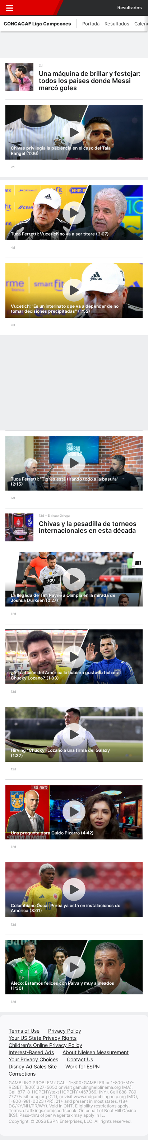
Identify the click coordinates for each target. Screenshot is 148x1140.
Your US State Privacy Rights (43, 1038)
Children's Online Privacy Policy (45, 1045)
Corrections (22, 1074)
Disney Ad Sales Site (33, 1066)
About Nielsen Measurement (96, 1052)
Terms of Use (24, 1031)
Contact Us (80, 1059)
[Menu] (9, 8)
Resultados (129, 7)
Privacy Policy (64, 1031)
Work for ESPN (82, 1066)
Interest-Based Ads (31, 1052)
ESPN (37, 8)
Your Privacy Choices (33, 1059)
